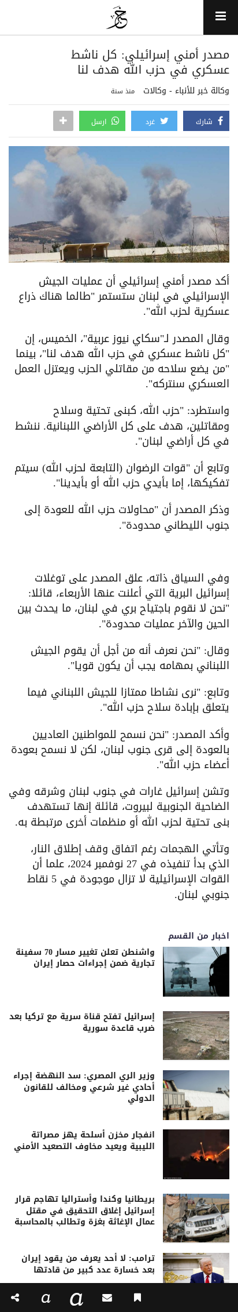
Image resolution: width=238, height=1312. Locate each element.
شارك (205, 121)
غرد (151, 121)
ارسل (100, 121)
